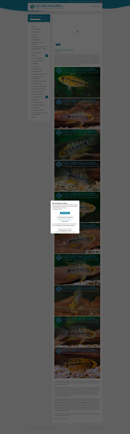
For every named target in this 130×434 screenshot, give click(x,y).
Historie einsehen (65, 221)
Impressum (69, 230)
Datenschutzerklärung (63, 230)
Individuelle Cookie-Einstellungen (65, 219)
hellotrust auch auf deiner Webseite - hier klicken (66, 225)
